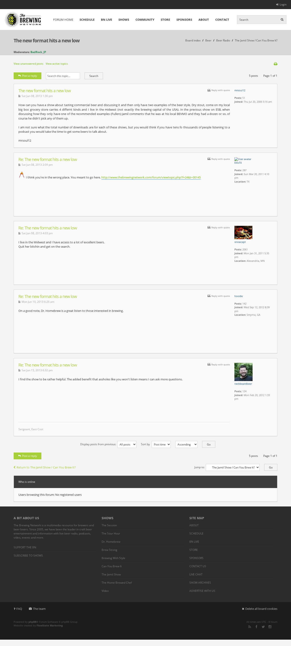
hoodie (238, 296)
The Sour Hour (111, 533)
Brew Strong (109, 550)
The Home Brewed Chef (117, 583)
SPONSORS (184, 20)
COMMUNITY (144, 20)
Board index (193, 40)
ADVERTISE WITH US (202, 591)
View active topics (57, 64)
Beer (208, 40)
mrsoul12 (239, 90)
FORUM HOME (63, 20)
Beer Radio (223, 40)
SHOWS (123, 20)
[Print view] (275, 64)
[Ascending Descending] (193, 444)
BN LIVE (106, 20)
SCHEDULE (87, 20)
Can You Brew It (112, 566)
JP (44, 52)
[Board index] (23, 19)
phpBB (32, 621)
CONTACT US (197, 566)
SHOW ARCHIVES (200, 583)
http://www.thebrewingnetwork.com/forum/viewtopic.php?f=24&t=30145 (151, 177)
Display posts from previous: (98, 444)
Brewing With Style (113, 558)
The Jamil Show (111, 574)
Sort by (146, 444)
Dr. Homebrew (111, 542)
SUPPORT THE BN (25, 547)
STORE (165, 20)
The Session (109, 525)
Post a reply (29, 76)
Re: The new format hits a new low (47, 159)
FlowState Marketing (50, 625)
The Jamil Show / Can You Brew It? (256, 40)
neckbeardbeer (243, 383)
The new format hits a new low (47, 40)
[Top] (268, 145)
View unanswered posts (28, 64)
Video (105, 591)
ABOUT (203, 20)
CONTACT (222, 20)
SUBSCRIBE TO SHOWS (28, 555)
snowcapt (240, 242)
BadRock (36, 52)
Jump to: (199, 467)
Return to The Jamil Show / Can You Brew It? (46, 467)
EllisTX (238, 162)
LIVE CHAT (196, 574)
